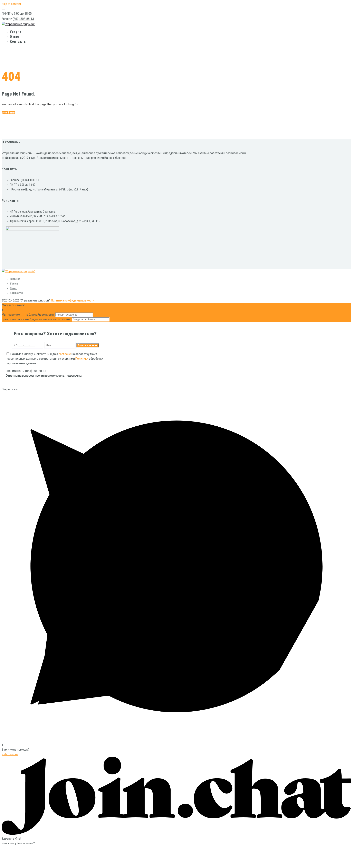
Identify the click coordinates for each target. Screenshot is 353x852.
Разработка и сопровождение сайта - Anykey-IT (221, 304)
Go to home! (8, 112)
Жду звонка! (102, 314)
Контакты (18, 41)
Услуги (15, 32)
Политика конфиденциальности (72, 300)
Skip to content (11, 4)
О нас (14, 37)
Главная (15, 278)
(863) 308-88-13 (23, 19)
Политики (81, 358)
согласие (65, 354)
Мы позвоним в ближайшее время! (28, 314)
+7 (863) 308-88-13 (33, 371)
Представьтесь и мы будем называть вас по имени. (36, 319)
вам (23, 314)
